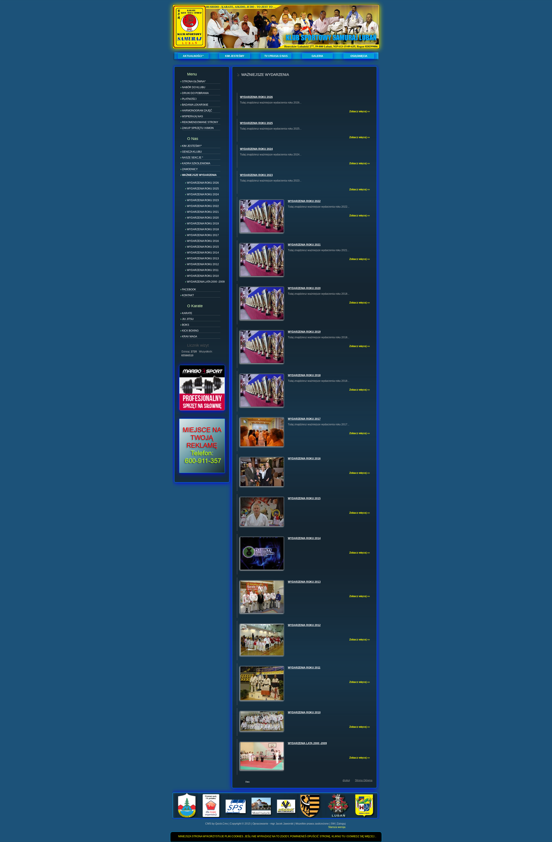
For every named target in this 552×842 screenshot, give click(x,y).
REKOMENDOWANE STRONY (200, 122)
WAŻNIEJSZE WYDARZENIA (199, 175)
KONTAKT (188, 295)
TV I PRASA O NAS (276, 56)
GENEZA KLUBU (192, 151)
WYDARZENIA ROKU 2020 (203, 217)
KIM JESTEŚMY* (192, 145)
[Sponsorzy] (275, 817)
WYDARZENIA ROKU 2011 (203, 270)
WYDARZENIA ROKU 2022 (203, 206)
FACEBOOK (189, 289)
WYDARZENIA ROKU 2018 (203, 229)
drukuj (346, 780)
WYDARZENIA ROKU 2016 (203, 240)
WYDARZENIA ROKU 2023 (203, 200)
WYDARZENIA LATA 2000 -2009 (206, 281)
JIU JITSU (188, 319)
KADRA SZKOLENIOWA (196, 163)
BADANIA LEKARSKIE (195, 104)
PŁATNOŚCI (189, 98)
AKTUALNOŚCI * (193, 56)
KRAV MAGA (189, 336)
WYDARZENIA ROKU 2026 (203, 182)
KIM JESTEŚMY (234, 56)
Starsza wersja (336, 827)
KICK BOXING (190, 330)
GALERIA (317, 56)
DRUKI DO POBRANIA (195, 93)
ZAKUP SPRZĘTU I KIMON (198, 128)
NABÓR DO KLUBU (193, 87)
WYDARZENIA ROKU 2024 (203, 194)
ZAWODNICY (190, 169)
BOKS (185, 324)
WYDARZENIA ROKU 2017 (203, 235)
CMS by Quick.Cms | (217, 823)
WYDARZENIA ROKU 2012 (203, 264)
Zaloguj (341, 823)
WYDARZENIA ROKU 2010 (203, 275)
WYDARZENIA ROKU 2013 (203, 258)
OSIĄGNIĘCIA (358, 56)
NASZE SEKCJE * (192, 157)
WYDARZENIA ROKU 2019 (203, 223)
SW (333, 823)
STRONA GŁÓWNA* (194, 81)
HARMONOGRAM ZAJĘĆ (197, 110)
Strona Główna (363, 780)
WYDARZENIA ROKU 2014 (203, 252)
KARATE (187, 313)
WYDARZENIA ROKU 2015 (203, 246)
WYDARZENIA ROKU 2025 (203, 188)
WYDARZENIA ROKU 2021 (203, 211)
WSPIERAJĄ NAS (192, 116)
